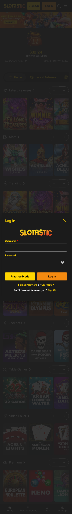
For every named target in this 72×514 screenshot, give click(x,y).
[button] (63, 262)
